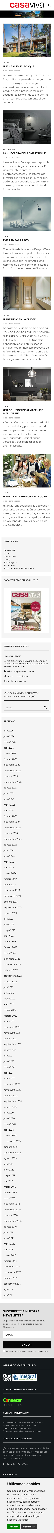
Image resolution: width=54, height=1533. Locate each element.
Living (6, 236)
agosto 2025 (10, 787)
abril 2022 (9, 1004)
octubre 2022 (11, 970)
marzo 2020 (10, 1135)
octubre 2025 (11, 776)
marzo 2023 (10, 941)
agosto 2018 (10, 1226)
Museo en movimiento (16, 676)
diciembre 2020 (12, 1084)
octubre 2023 (11, 901)
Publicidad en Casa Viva (15, 1464)
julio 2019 (8, 1164)
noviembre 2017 (12, 1272)
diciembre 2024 (12, 822)
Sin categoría (10, 562)
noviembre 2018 (12, 1209)
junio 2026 (9, 736)
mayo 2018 (9, 1244)
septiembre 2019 (12, 1152)
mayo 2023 (9, 930)
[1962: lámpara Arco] (27, 214)
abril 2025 (9, 810)
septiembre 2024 (13, 839)
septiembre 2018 (13, 1221)
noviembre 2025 (12, 770)
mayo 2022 (9, 998)
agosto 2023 (10, 913)
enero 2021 (9, 1078)
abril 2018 (9, 1249)
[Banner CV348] (27, 13)
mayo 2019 (9, 1175)
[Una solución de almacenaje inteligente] (27, 384)
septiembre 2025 (12, 782)
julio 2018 (9, 1232)
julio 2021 (8, 1055)
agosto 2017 (10, 1289)
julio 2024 (9, 850)
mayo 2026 (9, 742)
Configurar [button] (28, 1526)
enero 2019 (9, 1198)
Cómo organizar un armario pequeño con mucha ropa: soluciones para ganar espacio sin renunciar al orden (26, 664)
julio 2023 (9, 919)
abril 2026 (9, 747)
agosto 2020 (10, 1107)
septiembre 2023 (13, 907)
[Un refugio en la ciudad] (27, 293)
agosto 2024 (10, 844)
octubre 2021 (10, 1038)
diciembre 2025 (12, 765)
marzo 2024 (10, 873)
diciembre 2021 (12, 1027)
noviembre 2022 (12, 964)
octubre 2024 (11, 833)
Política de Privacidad (37, 1351)
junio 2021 (9, 1061)
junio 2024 (9, 856)
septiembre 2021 (12, 1044)
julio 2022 (9, 987)
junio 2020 (9, 1118)
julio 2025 (8, 793)
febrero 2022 (10, 1015)
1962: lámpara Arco (16, 240)
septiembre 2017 (12, 1283)
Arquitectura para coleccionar (19, 671)
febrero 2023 (10, 947)
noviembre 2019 (12, 1141)
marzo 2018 (10, 1255)
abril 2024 (9, 867)
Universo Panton (12, 656)
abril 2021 (8, 1072)
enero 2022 (10, 1021)
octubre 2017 (11, 1278)
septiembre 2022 (13, 976)
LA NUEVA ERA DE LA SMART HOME (24, 153)
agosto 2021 (10, 1050)
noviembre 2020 (12, 1090)
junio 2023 (9, 924)
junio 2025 (9, 799)
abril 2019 (9, 1181)
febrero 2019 (10, 1192)
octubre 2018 (11, 1215)
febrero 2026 (10, 759)
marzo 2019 (10, 1186)
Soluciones (9, 149)
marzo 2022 (10, 1010)
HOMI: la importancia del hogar (25, 496)
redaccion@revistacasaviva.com (17, 1428)
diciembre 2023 (12, 890)
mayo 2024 (10, 862)
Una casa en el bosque (18, 66)
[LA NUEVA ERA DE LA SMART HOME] (27, 127)
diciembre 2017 (12, 1266)
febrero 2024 (10, 879)
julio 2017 (8, 1295)
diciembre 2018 (12, 1204)
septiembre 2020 (13, 1101)
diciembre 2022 (12, 958)
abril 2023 (9, 936)
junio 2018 (9, 1238)
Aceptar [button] (14, 1526)
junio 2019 (9, 1169)
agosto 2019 (10, 1158)
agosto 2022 (10, 981)
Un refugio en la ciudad (19, 319)
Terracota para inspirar (15, 681)
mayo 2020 (10, 1124)
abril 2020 (9, 1129)
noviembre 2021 (12, 1033)
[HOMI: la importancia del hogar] (27, 470)
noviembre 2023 (12, 896)
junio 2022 (9, 993)
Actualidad (9, 550)
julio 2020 (9, 1112)
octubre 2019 (11, 1147)
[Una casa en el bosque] (27, 40)
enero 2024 (10, 884)
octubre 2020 (11, 1095)
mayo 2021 (9, 1067)
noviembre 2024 (12, 827)
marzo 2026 (10, 753)
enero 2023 (10, 953)
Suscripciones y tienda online (19, 568)
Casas (6, 62)
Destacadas (10, 556)
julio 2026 (9, 730)
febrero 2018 (10, 1261)
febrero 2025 (10, 816)
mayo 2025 (9, 804)
